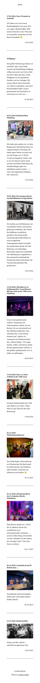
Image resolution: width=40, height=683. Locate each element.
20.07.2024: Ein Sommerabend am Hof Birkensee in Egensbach (19, 197)
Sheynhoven (21, 671)
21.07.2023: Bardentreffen (17, 621)
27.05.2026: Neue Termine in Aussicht (18, 17)
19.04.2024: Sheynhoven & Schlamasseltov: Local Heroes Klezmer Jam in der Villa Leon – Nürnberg (20, 290)
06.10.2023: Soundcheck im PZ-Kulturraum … (19, 566)
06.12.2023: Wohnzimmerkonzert (15, 434)
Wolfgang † (11, 59)
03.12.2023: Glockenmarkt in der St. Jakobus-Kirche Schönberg (18, 496)
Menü (20, 4)
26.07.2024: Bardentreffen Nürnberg (17, 116)
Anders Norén (24, 675)
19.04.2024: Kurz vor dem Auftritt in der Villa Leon (17, 375)
